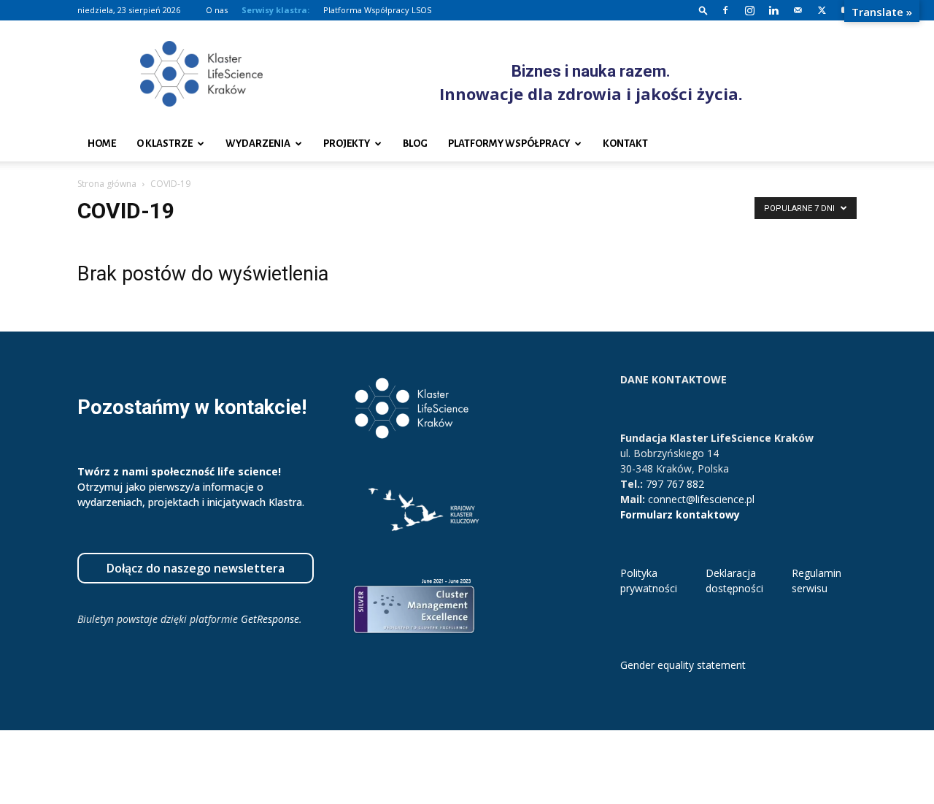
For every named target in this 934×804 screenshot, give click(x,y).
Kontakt (625, 143)
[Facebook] (725, 10)
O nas (217, 9)
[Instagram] (749, 10)
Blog (415, 143)
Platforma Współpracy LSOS (377, 9)
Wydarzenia (257, 143)
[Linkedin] (773, 10)
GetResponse (270, 619)
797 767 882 (675, 484)
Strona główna (106, 183)
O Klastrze (164, 143)
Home (102, 143)
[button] (703, 9)
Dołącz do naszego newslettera (196, 568)
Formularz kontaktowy (680, 514)
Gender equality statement (683, 665)
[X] (822, 10)
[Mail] (797, 10)
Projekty (346, 143)
